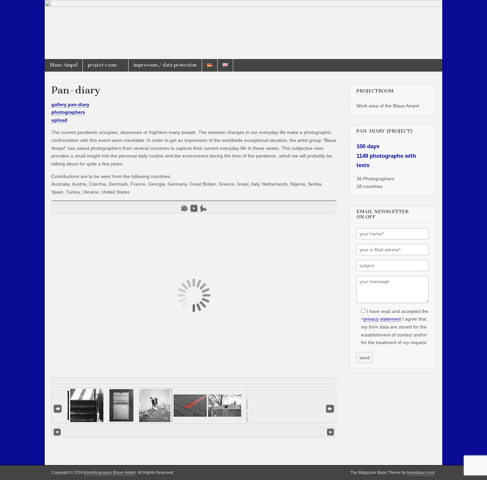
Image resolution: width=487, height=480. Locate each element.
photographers (68, 112)
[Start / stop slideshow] (193, 208)
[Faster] (203, 208)
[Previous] (57, 432)
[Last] (330, 408)
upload (59, 120)
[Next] (330, 432)
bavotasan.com (421, 472)
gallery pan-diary (70, 104)
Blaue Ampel (64, 65)
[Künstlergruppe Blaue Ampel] (243, 29)
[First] (58, 408)
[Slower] (184, 208)
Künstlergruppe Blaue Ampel (110, 472)
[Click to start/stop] (193, 431)
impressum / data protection (165, 65)
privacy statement (382, 319)
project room (102, 65)
